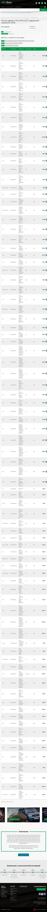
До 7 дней (20, 43)
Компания (12, 886)
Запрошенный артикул (9, 45)
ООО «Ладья (8, 909)
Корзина (42, 6)
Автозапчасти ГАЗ (25, 17)
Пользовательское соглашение (39, 902)
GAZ (6, 40)
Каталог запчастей (3, 887)
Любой (2, 40)
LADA (27, 40)
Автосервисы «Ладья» (13, 894)
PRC (29, 40)
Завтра (6, 43)
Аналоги (16, 45)
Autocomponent (21, 40)
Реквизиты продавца (42, 903)
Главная (2, 17)
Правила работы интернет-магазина (4, 893)
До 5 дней (15, 43)
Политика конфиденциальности (39, 901)
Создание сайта (39, 909)
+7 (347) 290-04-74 (39, 886)
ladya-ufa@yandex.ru (42, 898)
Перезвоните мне (41, 889)
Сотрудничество (23, 854)
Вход (31, 6)
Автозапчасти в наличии (16, 17)
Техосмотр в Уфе (13, 895)
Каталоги (8, 17)
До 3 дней (11, 43)
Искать (43, 9)
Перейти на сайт (14, 819)
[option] (23, 814)
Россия (16, 40)
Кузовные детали (34, 17)
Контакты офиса (13, 899)
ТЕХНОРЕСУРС (11, 40)
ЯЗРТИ (32, 40)
